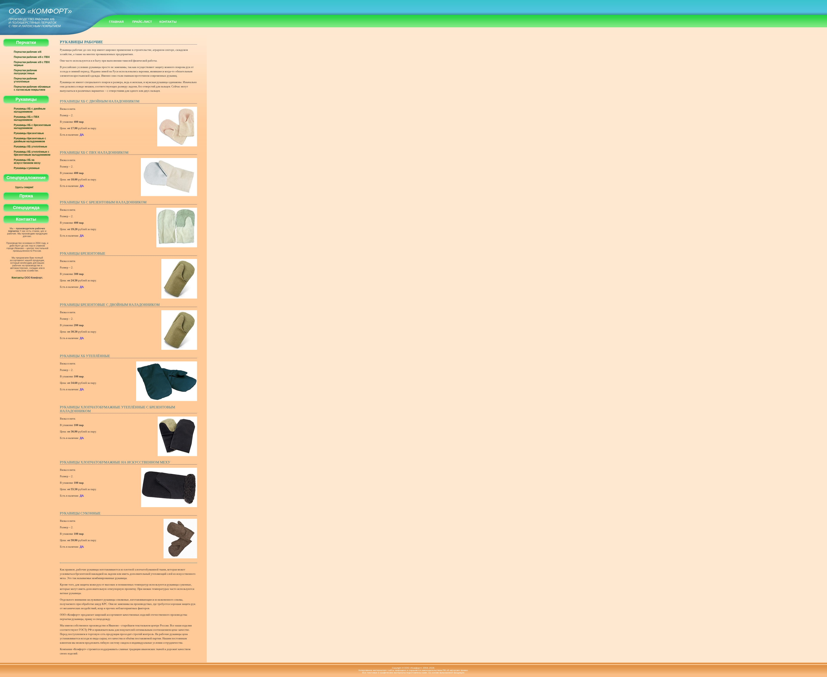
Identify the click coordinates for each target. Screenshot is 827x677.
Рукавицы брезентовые (29, 133)
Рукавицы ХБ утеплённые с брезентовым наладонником (32, 153)
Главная (116, 21)
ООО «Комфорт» (40, 17)
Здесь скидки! (24, 187)
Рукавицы (26, 99)
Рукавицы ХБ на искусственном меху (27, 161)
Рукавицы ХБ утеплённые (30, 146)
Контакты (168, 21)
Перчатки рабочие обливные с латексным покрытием (32, 88)
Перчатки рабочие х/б (27, 51)
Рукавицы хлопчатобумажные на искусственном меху (115, 462)
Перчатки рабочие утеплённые (25, 80)
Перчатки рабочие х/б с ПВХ (32, 57)
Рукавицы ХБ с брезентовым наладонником (32, 127)
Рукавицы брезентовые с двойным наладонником (30, 140)
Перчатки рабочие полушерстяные (25, 72)
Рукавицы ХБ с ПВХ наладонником (26, 118)
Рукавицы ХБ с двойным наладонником (29, 110)
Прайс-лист (142, 21)
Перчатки (26, 42)
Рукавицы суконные (27, 168)
